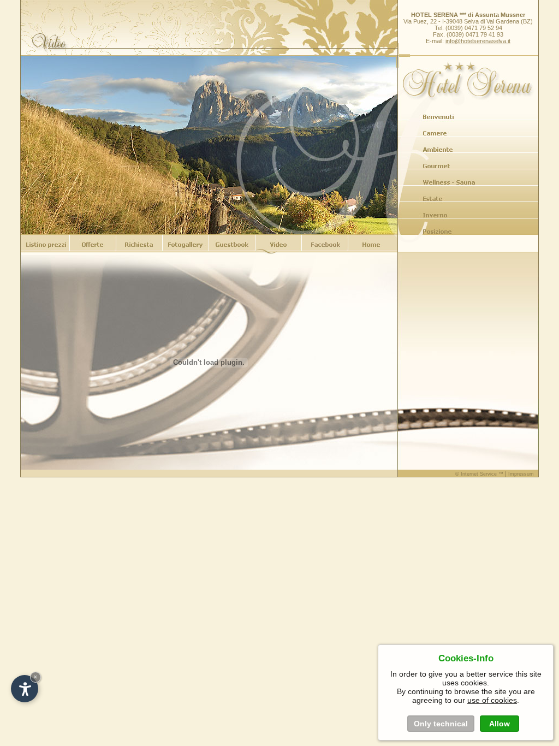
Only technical (441, 723)
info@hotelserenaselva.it (477, 41)
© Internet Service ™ (479, 474)
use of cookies (492, 700)
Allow (499, 723)
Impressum (521, 474)
